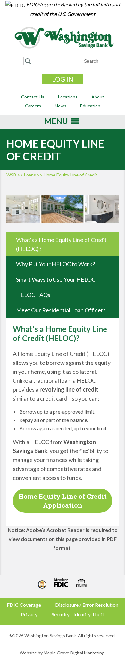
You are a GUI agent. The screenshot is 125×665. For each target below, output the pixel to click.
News (60, 105)
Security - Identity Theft (78, 614)
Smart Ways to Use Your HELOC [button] (56, 279)
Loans (30, 174)
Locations (68, 96)
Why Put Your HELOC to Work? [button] (55, 264)
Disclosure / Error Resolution (86, 605)
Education (90, 105)
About (97, 96)
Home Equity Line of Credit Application (62, 500)
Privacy (29, 614)
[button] (56, 123)
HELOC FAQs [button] (33, 294)
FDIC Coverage (24, 605)
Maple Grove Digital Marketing (74, 652)
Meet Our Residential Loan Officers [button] (61, 310)
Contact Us (32, 96)
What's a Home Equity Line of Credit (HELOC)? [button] (61, 244)
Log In (62, 79)
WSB (11, 174)
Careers (33, 105)
